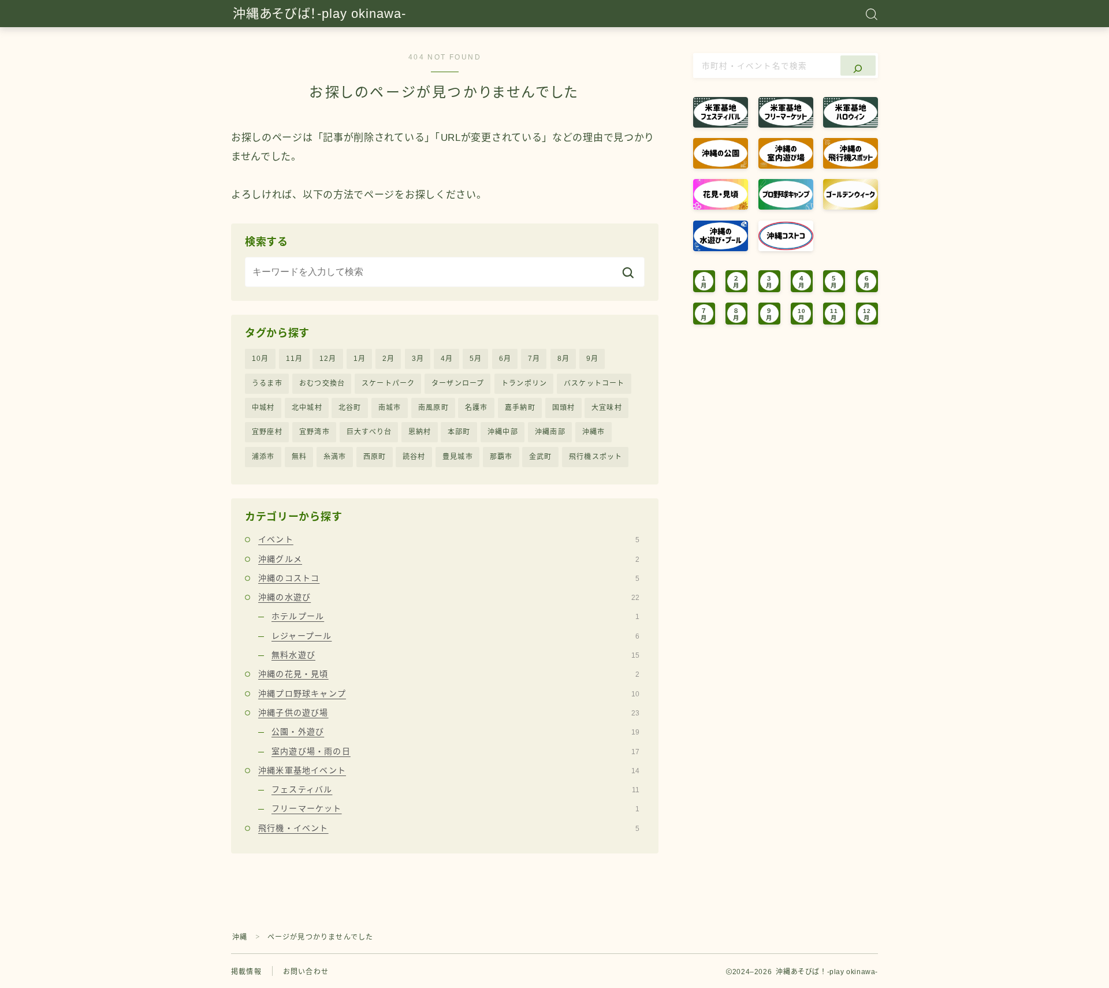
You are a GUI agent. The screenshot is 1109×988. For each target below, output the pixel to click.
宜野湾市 (314, 432)
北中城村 (307, 408)
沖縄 (239, 937)
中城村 (263, 408)
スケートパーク (388, 383)
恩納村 (419, 432)
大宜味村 (606, 408)
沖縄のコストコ (448, 578)
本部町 (459, 432)
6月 (505, 359)
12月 (328, 359)
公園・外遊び (455, 731)
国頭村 (563, 408)
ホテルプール (455, 616)
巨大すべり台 (369, 432)
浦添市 (263, 457)
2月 (388, 359)
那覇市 (501, 457)
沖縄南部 (550, 432)
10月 (260, 359)
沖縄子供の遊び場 (448, 712)
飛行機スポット (595, 457)
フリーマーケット (455, 808)
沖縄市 (593, 432)
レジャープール (455, 635)
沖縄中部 (502, 432)
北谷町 (350, 408)
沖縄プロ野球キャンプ (448, 693)
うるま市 (267, 383)
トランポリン (524, 383)
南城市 (389, 408)
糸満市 (335, 457)
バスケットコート (594, 383)
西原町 (374, 457)
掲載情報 (246, 972)
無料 (299, 457)
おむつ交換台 (322, 383)
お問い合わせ (306, 972)
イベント (448, 539)
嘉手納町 (520, 408)
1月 (359, 359)
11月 (294, 359)
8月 (563, 359)
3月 (418, 359)
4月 (447, 359)
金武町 (540, 457)
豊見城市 (457, 457)
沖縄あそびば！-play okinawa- (319, 14)
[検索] (858, 65)
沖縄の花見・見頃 (448, 673)
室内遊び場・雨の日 (455, 751)
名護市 (476, 408)
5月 (476, 359)
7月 (534, 359)
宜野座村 (267, 432)
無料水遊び (455, 654)
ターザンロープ (457, 383)
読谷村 (414, 457)
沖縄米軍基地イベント (448, 770)
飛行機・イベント (448, 828)
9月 (592, 359)
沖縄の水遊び (448, 597)
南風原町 (433, 408)
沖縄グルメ (448, 559)
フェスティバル (455, 789)
